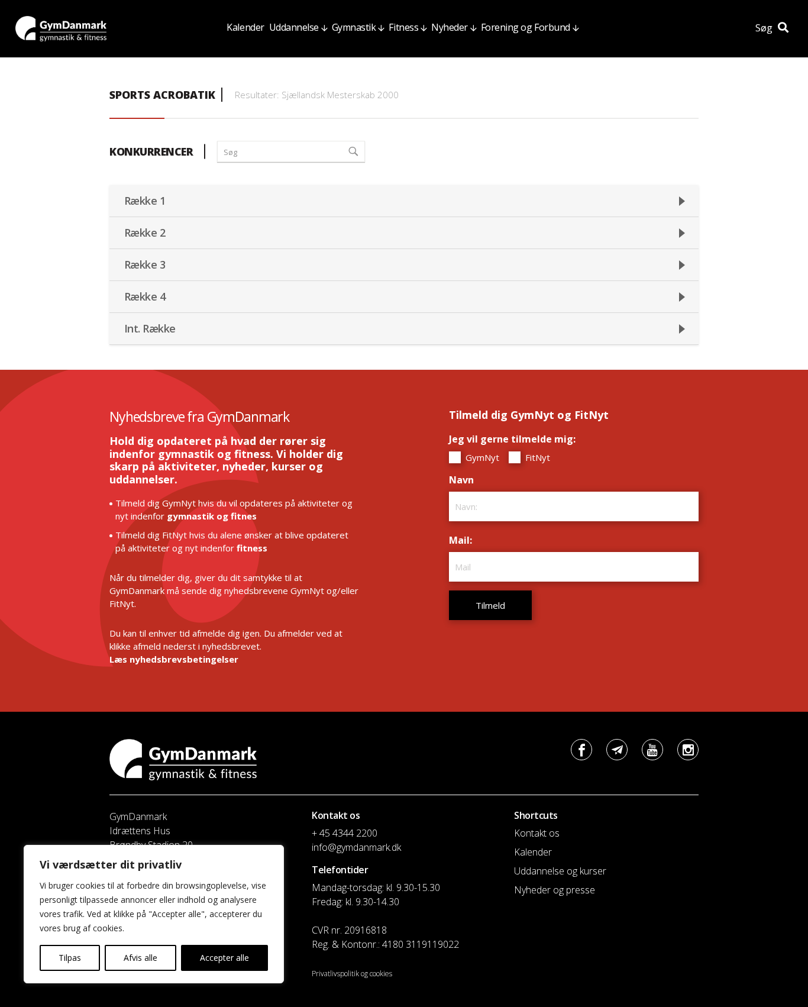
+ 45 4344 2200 (344, 833)
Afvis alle (140, 957)
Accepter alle (224, 957)
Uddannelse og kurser (560, 870)
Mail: (463, 540)
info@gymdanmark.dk (356, 847)
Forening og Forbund (525, 27)
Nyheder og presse (554, 889)
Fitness (403, 27)
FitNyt (536, 457)
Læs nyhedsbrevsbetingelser (173, 659)
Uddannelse (294, 27)
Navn (464, 479)
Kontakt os (537, 833)
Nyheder (449, 27)
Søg (765, 27)
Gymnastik (354, 27)
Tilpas (70, 957)
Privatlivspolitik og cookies (352, 974)
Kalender (245, 27)
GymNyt (481, 457)
